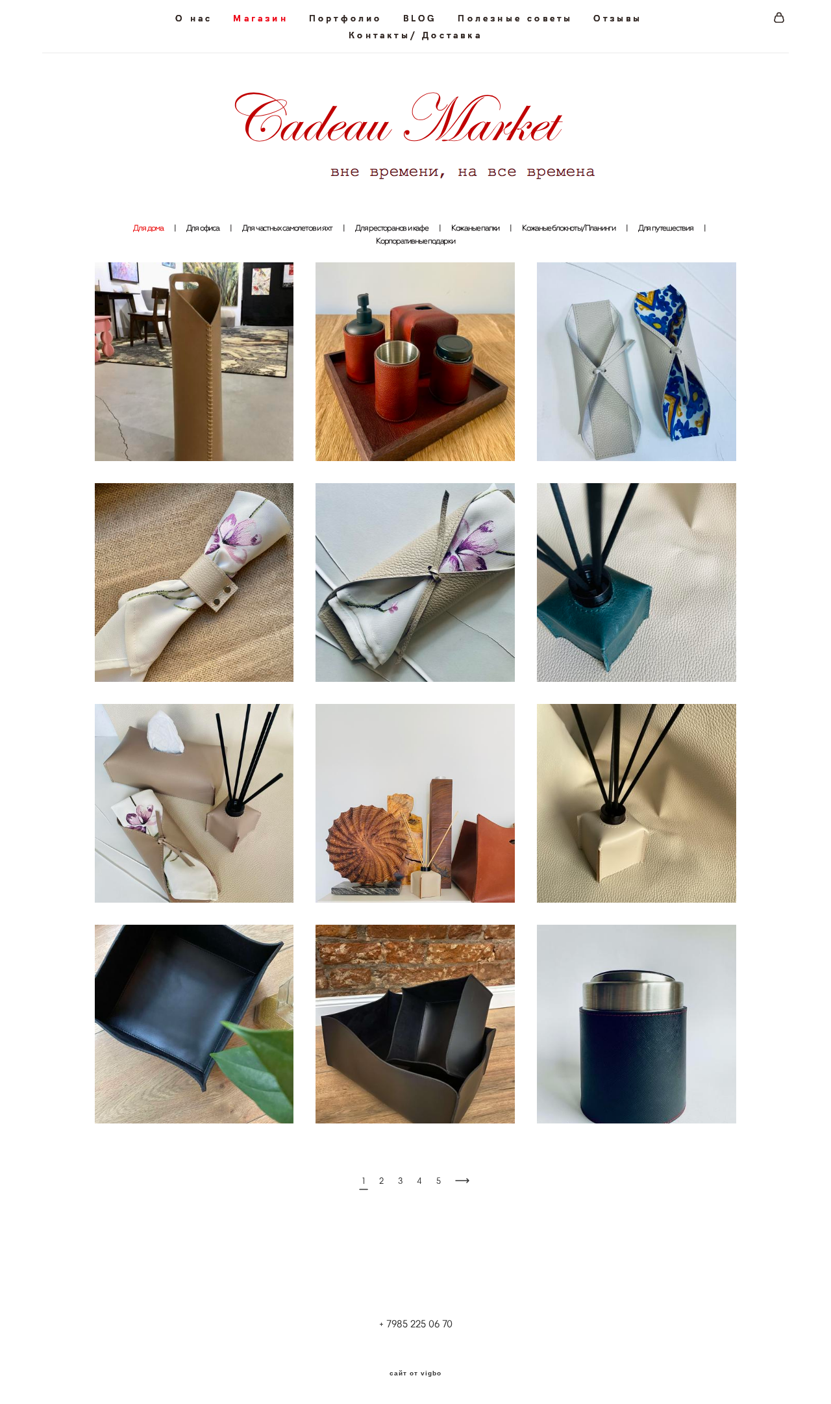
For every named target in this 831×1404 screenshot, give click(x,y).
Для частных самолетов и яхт (287, 227)
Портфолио (345, 18)
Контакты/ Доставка (415, 35)
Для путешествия (665, 227)
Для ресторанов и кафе (391, 227)
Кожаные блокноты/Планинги (568, 227)
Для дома (148, 227)
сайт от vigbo (415, 1373)
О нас (193, 18)
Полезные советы (515, 18)
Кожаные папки (475, 227)
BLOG (420, 18)
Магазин (260, 18)
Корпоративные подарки (415, 240)
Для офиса (202, 227)
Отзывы (617, 18)
